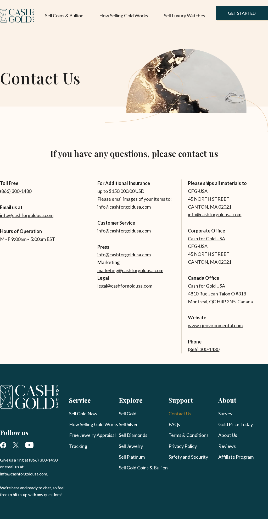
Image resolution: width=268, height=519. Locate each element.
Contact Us (180, 413)
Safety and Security (188, 457)
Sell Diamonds (133, 435)
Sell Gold (127, 413)
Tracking (78, 446)
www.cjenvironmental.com (215, 325)
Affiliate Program (236, 457)
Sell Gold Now (83, 413)
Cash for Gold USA (206, 238)
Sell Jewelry (131, 446)
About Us (227, 435)
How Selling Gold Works (123, 15)
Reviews (227, 446)
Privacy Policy (183, 446)
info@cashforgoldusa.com (26, 215)
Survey (225, 413)
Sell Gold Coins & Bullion (143, 467)
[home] (17, 16)
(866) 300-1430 (15, 191)
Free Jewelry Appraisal (92, 435)
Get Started (242, 12)
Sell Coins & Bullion (64, 15)
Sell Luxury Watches (184, 15)
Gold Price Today (235, 424)
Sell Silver (128, 424)
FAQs (174, 424)
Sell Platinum (132, 457)
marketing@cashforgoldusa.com (130, 270)
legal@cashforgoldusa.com (124, 286)
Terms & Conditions (189, 435)
